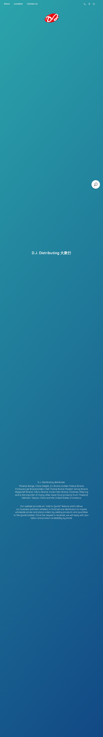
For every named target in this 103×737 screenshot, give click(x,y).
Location (18, 4)
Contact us (32, 4)
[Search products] (95, 184)
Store (7, 4)
